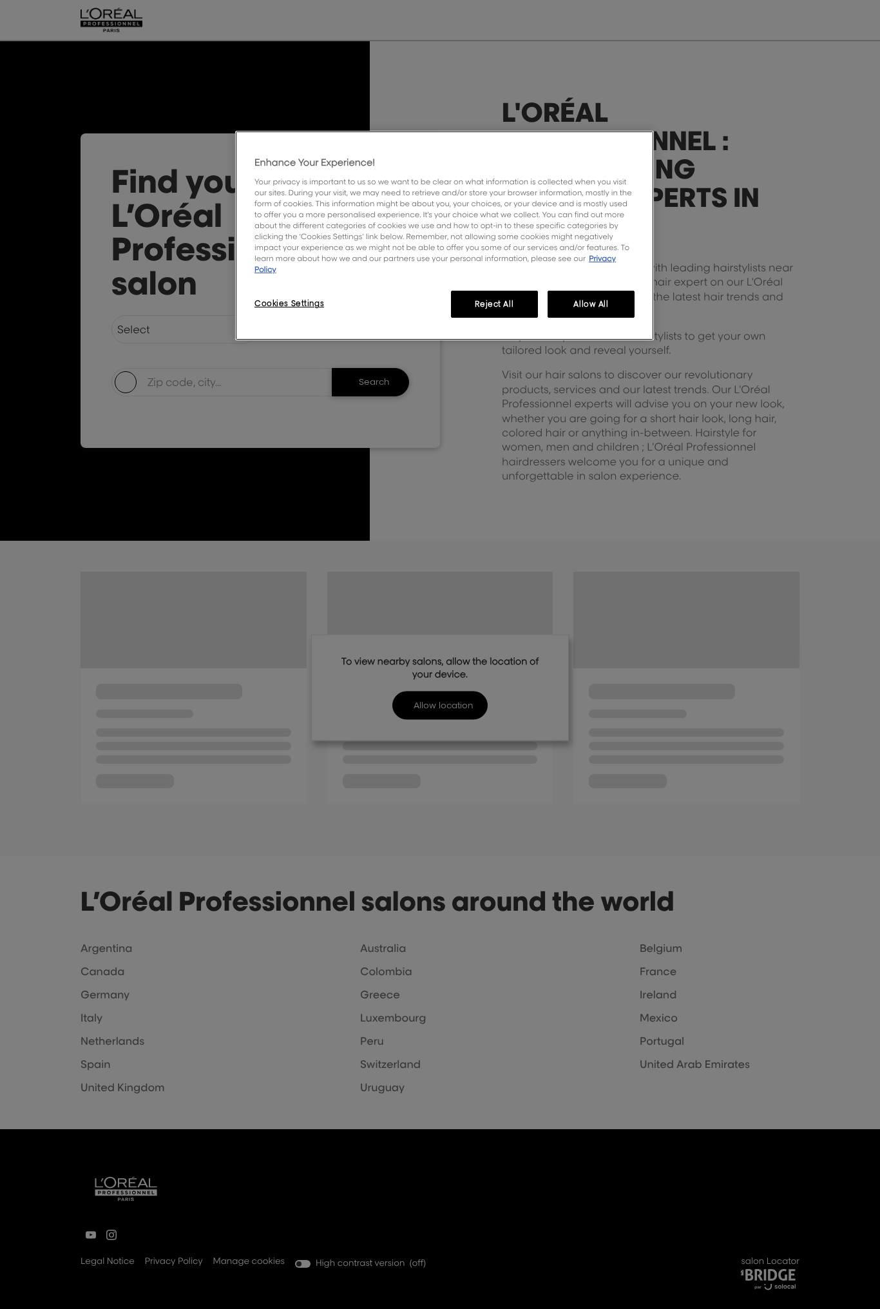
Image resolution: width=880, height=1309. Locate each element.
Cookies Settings (289, 303)
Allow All (590, 304)
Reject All (494, 304)
